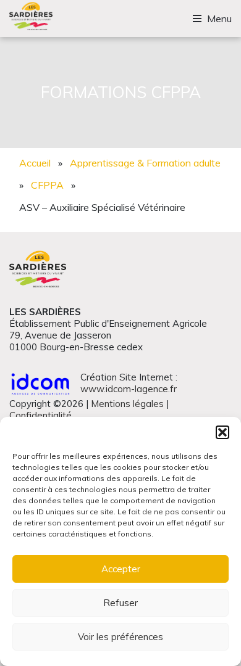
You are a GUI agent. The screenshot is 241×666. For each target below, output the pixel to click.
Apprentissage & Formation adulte (145, 163)
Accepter (120, 569)
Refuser (120, 603)
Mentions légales (127, 403)
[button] (222, 432)
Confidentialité (40, 415)
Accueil (35, 163)
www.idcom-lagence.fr (128, 389)
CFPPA (47, 185)
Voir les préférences (120, 637)
